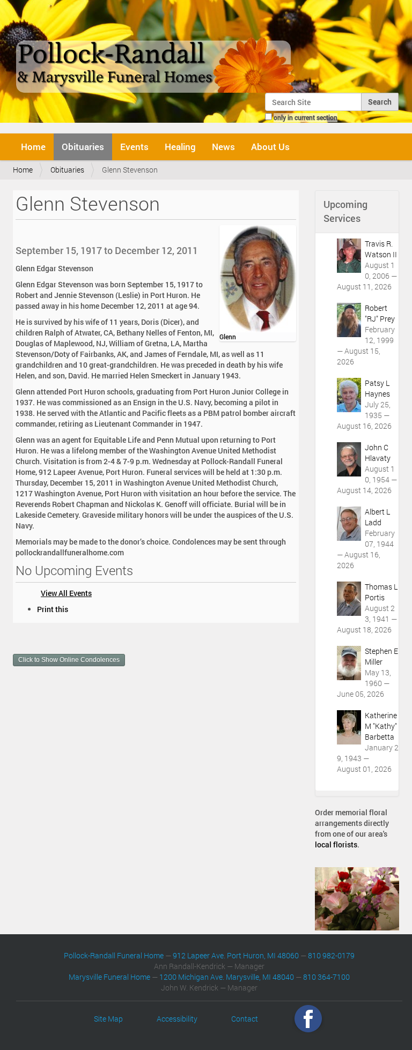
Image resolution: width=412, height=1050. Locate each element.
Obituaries (83, 146)
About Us (270, 146)
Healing (180, 146)
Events (134, 146)
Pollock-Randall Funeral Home (114, 955)
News (223, 146)
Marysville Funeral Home (109, 977)
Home (33, 146)
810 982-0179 (331, 955)
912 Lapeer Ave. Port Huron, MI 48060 (236, 955)
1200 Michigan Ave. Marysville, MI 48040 (226, 977)
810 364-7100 (326, 977)
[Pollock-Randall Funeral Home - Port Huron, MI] (156, 50)
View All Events (66, 593)
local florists (336, 844)
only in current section (305, 117)
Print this (52, 609)
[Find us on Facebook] (308, 1018)
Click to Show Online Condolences (69, 660)
